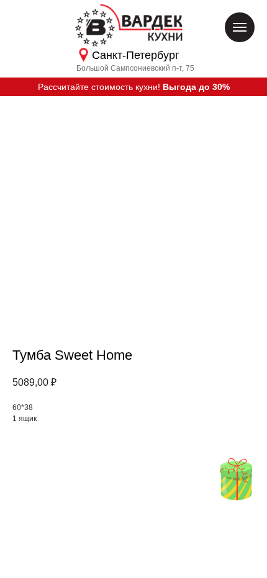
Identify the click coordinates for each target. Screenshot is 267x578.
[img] (236, 479)
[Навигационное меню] (240, 27)
